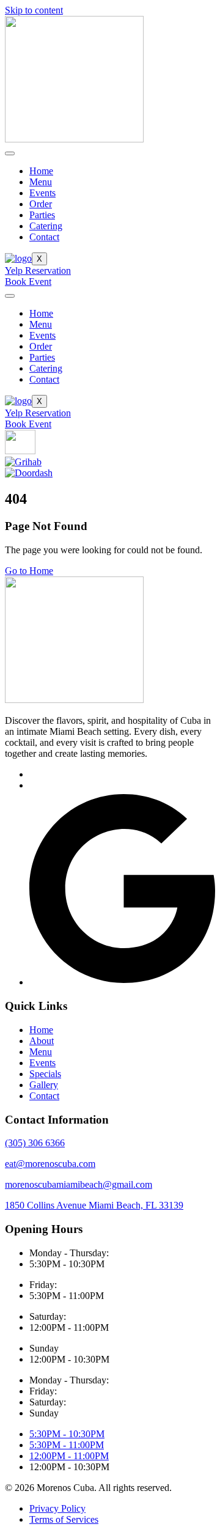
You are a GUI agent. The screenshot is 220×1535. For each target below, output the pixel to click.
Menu (40, 182)
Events (42, 193)
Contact (44, 237)
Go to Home (29, 570)
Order (40, 204)
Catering (45, 226)
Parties (42, 215)
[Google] (122, 982)
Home (41, 171)
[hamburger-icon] (10, 153)
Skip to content (34, 10)
